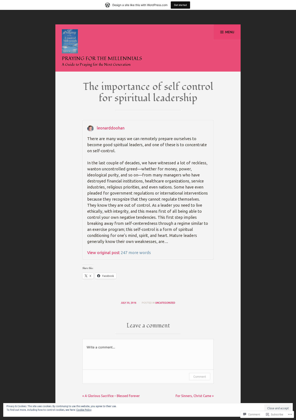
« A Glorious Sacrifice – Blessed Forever (111, 396)
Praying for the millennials (102, 58)
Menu (229, 32)
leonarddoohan (110, 128)
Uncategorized (165, 302)
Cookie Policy (83, 410)
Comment (199, 376)
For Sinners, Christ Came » (195, 396)
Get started (180, 4)
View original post (103, 252)
